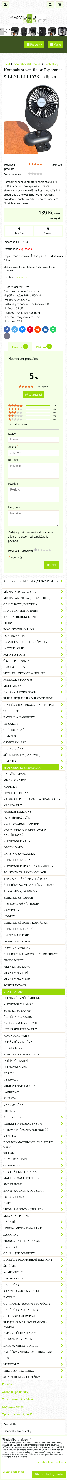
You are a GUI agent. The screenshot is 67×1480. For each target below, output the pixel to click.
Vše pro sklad (14, 1278)
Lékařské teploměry (20, 1029)
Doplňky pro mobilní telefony (28, 1259)
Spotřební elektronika (22, 767)
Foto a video (13, 1197)
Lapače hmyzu (15, 774)
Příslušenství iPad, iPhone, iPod (28, 698)
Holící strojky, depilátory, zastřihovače (25, 832)
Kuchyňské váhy (17, 841)
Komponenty (13, 1272)
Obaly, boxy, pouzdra (20, 604)
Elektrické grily (17, 860)
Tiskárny (10, 723)
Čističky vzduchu (18, 1017)
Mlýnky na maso (17, 979)
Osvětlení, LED (15, 742)
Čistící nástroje (16, 935)
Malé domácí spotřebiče (22, 1178)
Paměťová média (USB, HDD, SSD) (27, 1352)
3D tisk (8, 1153)
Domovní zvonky (17, 947)
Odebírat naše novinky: (18, 1431)
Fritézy (10, 1111)
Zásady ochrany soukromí (51, 1462)
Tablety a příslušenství (22, 1123)
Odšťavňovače (15, 1067)
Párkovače (12, 1092)
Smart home (13, 1184)
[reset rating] (35, 549)
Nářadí (9, 1222)
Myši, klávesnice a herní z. (24, 673)
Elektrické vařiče (18, 897)
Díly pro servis (15, 1159)
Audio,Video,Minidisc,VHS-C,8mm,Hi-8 (30, 583)
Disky (7, 1203)
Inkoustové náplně (18, 629)
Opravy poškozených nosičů (26, 1130)
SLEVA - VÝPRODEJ (16, 1215)
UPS (6, 1358)
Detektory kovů (17, 941)
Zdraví (9, 1073)
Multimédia (12, 686)
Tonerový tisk (14, 635)
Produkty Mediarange (21, 1241)
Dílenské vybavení (18, 1339)
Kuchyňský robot (18, 1004)
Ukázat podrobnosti (13, 1471)
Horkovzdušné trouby (22, 904)
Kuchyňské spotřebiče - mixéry (29, 866)
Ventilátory (14, 991)
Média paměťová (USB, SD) (23, 1209)
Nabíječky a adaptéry (21, 1310)
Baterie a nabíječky (19, 717)
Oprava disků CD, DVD (17, 1414)
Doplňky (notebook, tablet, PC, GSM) (28, 1144)
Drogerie (10, 1247)
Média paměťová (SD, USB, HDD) (26, 598)
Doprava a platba (12, 1406)
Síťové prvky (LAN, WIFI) (21, 755)
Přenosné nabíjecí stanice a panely (25, 1324)
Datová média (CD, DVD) (21, 1345)
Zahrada (10, 1234)
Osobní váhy (13, 847)
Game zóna (12, 1165)
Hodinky (10, 786)
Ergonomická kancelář (22, 1228)
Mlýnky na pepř (16, 973)
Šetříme (9, 1266)
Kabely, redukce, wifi (20, 617)
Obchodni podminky (15, 1391)
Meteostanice (15, 780)
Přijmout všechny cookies (49, 1474)
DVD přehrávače (17, 818)
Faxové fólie (13, 648)
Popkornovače (15, 985)
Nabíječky (11, 1284)
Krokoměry (13, 805)
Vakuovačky (14, 1104)
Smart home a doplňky (21, 1377)
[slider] (35, 164)
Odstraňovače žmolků (22, 998)
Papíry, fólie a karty (19, 1333)
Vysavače (11, 1079)
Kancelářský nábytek (21, 1291)
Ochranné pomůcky (19, 1253)
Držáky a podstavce (19, 692)
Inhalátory (13, 1048)
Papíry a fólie (14, 654)
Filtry (8, 623)
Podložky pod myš (18, 679)
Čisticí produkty (16, 661)
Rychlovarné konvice (21, 824)
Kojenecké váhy (16, 1035)
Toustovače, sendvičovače (25, 872)
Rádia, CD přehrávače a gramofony (32, 799)
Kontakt (7, 1384)
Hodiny (9, 916)
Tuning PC (11, 711)
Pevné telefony (16, 793)
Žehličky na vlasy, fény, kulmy (29, 885)
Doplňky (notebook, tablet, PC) (28, 704)
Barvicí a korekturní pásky (25, 642)
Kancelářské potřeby (21, 610)
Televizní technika (18, 1370)
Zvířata (10, 1098)
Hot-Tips (9, 736)
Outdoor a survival (19, 1316)
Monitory (11, 1364)
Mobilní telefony (18, 811)
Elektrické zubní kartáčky (26, 922)
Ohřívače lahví (16, 1060)
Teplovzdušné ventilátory (25, 878)
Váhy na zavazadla (19, 853)
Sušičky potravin (17, 1010)
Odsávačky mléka (18, 1042)
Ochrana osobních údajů (17, 1399)
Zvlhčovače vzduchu (21, 1023)
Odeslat (51, 565)
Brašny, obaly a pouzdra (23, 1190)
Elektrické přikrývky (21, 1054)
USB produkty (14, 667)
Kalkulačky (13, 748)
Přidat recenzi (33, 394)
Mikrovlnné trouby (19, 1086)
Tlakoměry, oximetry (21, 891)
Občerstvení (13, 730)
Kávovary (12, 910)
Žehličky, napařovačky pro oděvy (31, 954)
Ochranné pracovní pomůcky (27, 1303)
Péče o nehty (14, 960)
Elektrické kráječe (19, 929)
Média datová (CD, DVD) (21, 591)
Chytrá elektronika (20, 1171)
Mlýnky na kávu (17, 966)
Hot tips (9, 761)
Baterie (9, 1297)
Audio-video (13, 1117)
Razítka (9, 1136)
